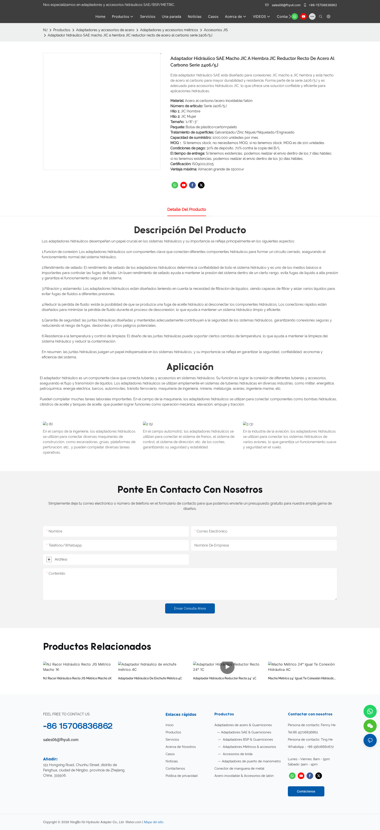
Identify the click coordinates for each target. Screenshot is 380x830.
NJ (45, 30)
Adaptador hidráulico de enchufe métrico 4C (150, 678)
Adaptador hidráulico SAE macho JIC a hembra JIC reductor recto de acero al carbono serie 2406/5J (130, 35)
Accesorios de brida (237, 754)
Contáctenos (175, 768)
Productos (61, 30)
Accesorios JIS (216, 30)
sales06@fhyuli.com (286, 5)
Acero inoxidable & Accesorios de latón (244, 776)
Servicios (172, 740)
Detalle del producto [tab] (186, 209)
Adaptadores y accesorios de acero (105, 30)
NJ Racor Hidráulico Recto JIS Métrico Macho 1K (77, 678)
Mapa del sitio (153, 822)
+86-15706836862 (322, 5)
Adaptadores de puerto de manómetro (251, 761)
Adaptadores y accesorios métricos (169, 30)
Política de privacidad (181, 776)
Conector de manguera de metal (239, 768)
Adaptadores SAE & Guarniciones (246, 732)
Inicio (170, 725)
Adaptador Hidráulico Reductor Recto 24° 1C (224, 678)
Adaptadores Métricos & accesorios (249, 747)
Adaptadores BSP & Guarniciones (247, 740)
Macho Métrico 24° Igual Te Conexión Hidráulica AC (302, 679)
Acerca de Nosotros (181, 747)
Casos (170, 754)
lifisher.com (134, 822)
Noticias (172, 761)
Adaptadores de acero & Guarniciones (243, 725)
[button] (290, 16)
